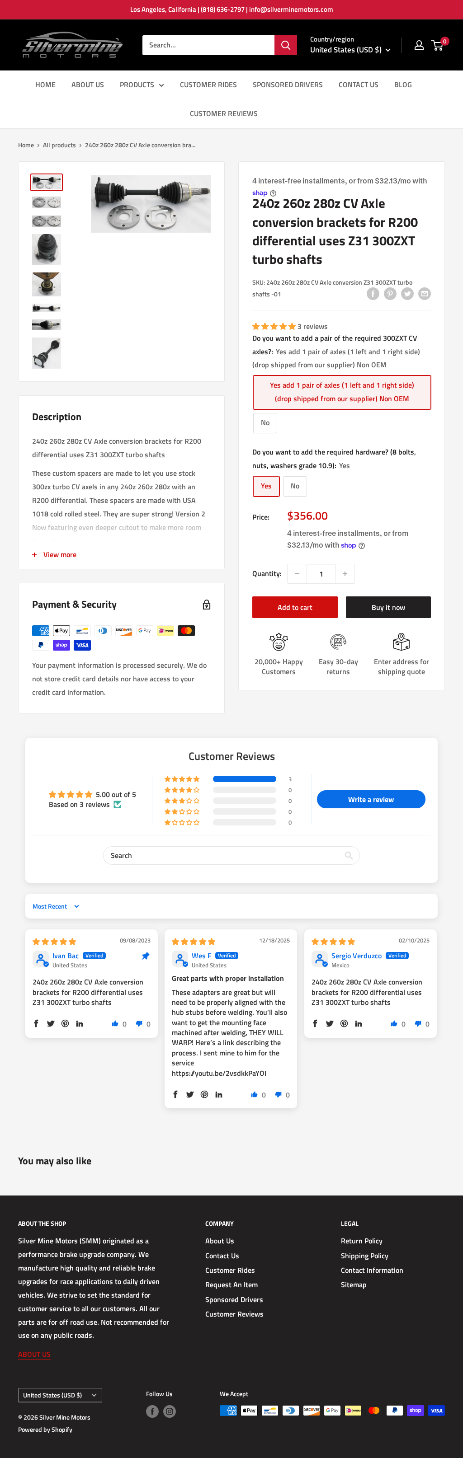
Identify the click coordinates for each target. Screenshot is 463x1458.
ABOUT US (87, 84)
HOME (45, 84)
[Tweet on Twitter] (407, 293)
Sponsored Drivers (234, 1299)
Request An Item (231, 1284)
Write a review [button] (371, 799)
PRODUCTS (137, 84)
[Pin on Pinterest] (390, 293)
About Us (219, 1240)
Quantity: (267, 573)
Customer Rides (230, 1270)
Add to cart (295, 607)
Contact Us (222, 1255)
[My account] (419, 45)
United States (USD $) (52, 1395)
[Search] (285, 45)
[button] (275, 326)
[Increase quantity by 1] (344, 573)
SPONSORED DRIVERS (288, 84)
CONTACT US (358, 84)
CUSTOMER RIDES (208, 84)
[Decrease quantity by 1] (297, 573)
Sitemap (354, 1284)
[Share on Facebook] (373, 293)
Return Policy (362, 1240)
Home (26, 145)
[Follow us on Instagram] (169, 1411)
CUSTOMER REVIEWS (224, 113)
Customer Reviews (234, 1313)
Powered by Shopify (45, 1429)
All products (59, 145)
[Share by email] (424, 293)
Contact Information (372, 1270)
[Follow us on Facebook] (152, 1411)
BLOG (403, 84)
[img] (54, 941)
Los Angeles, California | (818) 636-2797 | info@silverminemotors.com (231, 9)
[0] (437, 45)
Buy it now (388, 607)
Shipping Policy (364, 1255)
